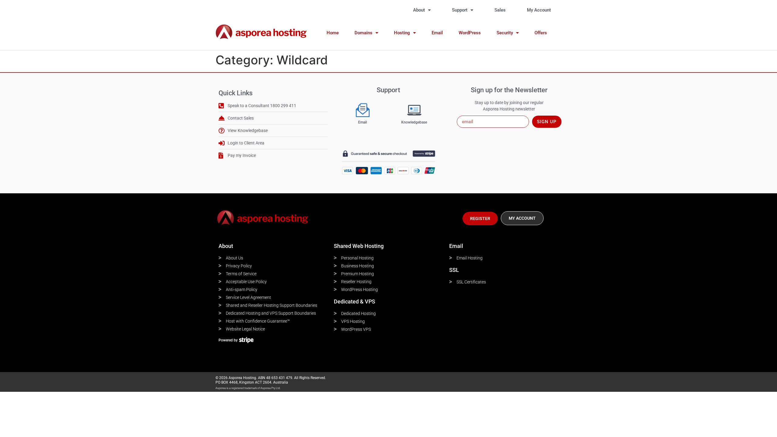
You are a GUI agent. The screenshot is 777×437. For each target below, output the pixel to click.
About (419, 10)
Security (505, 33)
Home (333, 33)
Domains (363, 33)
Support (459, 10)
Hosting (402, 33)
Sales (500, 10)
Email (437, 33)
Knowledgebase (414, 122)
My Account (539, 10)
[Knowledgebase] (414, 110)
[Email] (362, 110)
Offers (540, 33)
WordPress (470, 33)
